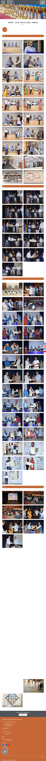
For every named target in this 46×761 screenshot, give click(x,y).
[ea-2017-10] (33, 240)
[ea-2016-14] (33, 405)
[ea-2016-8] (33, 362)
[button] (38, 2)
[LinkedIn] (7, 745)
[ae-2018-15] (12, 162)
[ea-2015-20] (33, 541)
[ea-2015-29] (12, 700)
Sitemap (42, 757)
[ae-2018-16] (33, 162)
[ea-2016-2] (33, 289)
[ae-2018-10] (12, 119)
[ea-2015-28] (12, 671)
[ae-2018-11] (33, 119)
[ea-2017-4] (33, 197)
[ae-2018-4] (12, 75)
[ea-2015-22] (33, 526)
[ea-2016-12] (33, 391)
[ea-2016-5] (12, 347)
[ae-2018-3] (33, 61)
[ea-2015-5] (12, 512)
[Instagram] (5, 745)
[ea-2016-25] (12, 448)
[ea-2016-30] (33, 434)
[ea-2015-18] (33, 555)
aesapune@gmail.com (8, 738)
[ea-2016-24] (33, 333)
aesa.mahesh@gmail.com (8, 740)
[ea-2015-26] (33, 671)
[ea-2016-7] (12, 362)
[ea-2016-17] (33, 420)
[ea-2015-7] (12, 642)
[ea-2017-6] (33, 211)
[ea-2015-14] (33, 584)
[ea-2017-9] (12, 240)
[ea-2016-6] (33, 347)
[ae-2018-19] (33, 148)
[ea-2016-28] (33, 463)
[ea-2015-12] (33, 599)
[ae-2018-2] (12, 61)
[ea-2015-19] (12, 555)
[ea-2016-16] (12, 420)
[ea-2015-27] (33, 657)
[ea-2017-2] (12, 269)
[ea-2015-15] (12, 584)
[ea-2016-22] (12, 333)
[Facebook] (3, 745)
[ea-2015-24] (33, 686)
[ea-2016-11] (12, 391)
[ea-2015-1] (12, 497)
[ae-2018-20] (33, 46)
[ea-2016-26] (33, 448)
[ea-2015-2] (12, 526)
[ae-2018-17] (12, 177)
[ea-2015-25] (12, 686)
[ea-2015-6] (33, 642)
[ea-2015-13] (12, 599)
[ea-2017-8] (33, 226)
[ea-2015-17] (12, 570)
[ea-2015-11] (33, 613)
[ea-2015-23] (12, 657)
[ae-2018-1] (12, 46)
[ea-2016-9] (12, 376)
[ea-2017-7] (12, 226)
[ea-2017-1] (33, 255)
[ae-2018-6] (12, 90)
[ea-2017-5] (12, 211)
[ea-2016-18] (12, 434)
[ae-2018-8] (12, 104)
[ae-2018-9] (33, 104)
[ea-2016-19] (12, 318)
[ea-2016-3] (12, 304)
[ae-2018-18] (33, 177)
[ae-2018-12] (12, 133)
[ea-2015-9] (12, 628)
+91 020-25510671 (7, 732)
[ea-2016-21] (33, 318)
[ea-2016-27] (12, 463)
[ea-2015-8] (33, 628)
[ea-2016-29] (12, 477)
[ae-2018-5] (33, 75)
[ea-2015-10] (12, 613)
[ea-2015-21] (12, 541)
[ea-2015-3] (33, 512)
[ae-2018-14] (12, 148)
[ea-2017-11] (12, 255)
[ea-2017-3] (12, 197)
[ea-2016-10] (33, 376)
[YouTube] (8, 745)
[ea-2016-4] (33, 304)
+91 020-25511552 (7, 731)
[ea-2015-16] (33, 570)
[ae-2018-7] (33, 90)
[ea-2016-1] (12, 289)
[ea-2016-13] (12, 405)
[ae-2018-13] (33, 133)
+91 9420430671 (7, 734)
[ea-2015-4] (33, 497)
